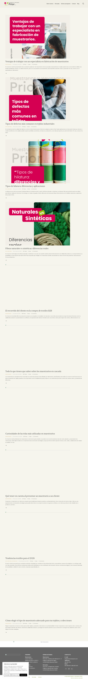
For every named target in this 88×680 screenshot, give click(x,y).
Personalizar (7, 675)
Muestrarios (8, 64)
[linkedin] (72, 668)
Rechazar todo (15, 675)
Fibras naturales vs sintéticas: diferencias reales (26, 248)
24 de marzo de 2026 (17, 374)
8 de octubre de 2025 (17, 623)
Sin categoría (8, 126)
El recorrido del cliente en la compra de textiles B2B (28, 310)
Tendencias (14, 561)
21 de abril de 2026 (16, 313)
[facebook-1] (66, 668)
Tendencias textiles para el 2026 (20, 558)
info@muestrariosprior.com (71, 658)
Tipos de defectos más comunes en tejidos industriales (29, 124)
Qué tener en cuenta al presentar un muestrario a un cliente (32, 496)
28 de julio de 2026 (17, 126)
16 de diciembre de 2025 (24, 561)
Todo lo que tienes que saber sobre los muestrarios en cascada (33, 371)
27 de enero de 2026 (17, 498)
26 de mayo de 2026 (17, 251)
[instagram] (69, 668)
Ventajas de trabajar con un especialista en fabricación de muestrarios (37, 61)
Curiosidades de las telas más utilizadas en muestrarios (30, 433)
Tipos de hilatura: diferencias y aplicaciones (25, 186)
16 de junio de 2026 (17, 189)
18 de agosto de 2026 (17, 64)
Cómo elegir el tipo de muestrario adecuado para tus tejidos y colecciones (38, 620)
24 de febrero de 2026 (17, 436)
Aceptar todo (23, 675)
